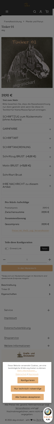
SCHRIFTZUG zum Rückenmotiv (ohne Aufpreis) (22, 118)
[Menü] (7, 11)
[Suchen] (34, 11)
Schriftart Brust (12, 174)
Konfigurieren (28, 380)
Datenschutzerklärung (17, 327)
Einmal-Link (15, 248)
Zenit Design (42, 420)
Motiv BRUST (17, 165)
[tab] (26, 286)
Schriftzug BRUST (19, 156)
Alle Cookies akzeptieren (27, 397)
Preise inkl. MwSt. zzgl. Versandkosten (30, 230)
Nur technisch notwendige (27, 388)
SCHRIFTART (10, 137)
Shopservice (11, 337)
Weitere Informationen (17, 345)
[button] (27, 118)
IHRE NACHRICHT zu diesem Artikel (20, 185)
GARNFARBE (10, 128)
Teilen (44, 249)
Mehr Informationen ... (27, 370)
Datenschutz (21, 374)
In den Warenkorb (27, 268)
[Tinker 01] (27, 62)
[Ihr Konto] (40, 11)
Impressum (10, 317)
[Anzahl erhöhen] (50, 260)
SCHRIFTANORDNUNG (17, 147)
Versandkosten (22, 408)
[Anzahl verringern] (4, 260)
